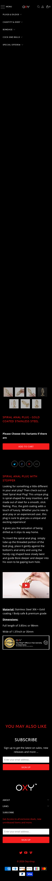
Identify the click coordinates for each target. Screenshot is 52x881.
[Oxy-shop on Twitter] (21, 852)
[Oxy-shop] (26, 7)
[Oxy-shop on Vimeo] (31, 852)
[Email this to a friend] (37, 464)
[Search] (38, 7)
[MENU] (1, 7)
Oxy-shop (30, 861)
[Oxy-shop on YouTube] (26, 852)
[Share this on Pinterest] (29, 464)
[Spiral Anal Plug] (26, 599)
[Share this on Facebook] (22, 464)
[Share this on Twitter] (15, 464)
